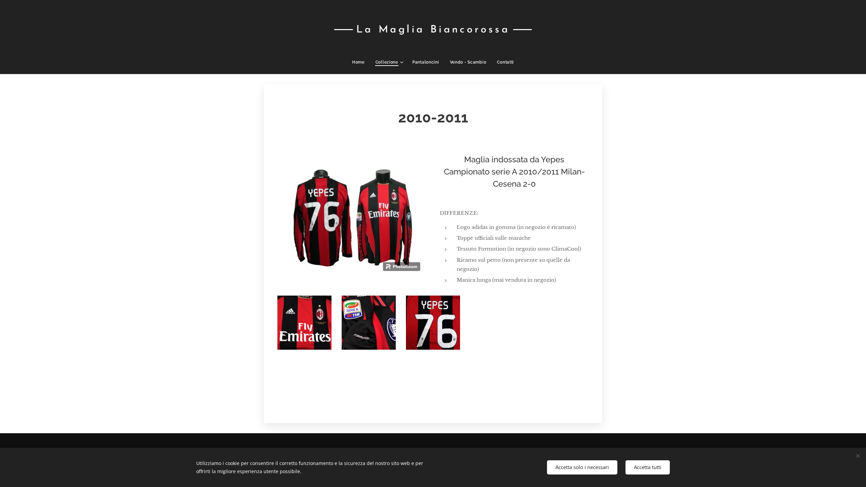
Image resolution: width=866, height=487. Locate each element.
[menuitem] (361, 62)
